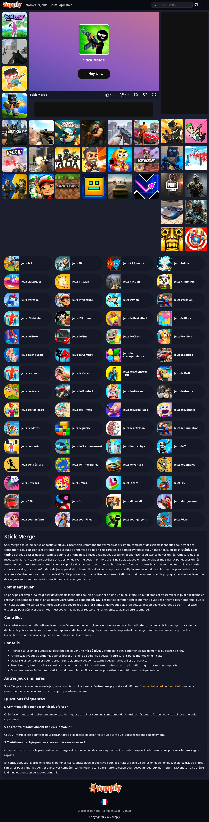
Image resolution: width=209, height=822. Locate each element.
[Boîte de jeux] (196, 5)
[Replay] (136, 95)
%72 (112, 94)
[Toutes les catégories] (203, 5)
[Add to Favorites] (145, 95)
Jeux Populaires (61, 5)
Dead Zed (174, 686)
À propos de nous (89, 811)
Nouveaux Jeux (36, 5)
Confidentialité (111, 811)
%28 (126, 94)
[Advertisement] (93, 109)
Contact (127, 811)
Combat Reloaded (151, 686)
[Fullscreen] (154, 95)
